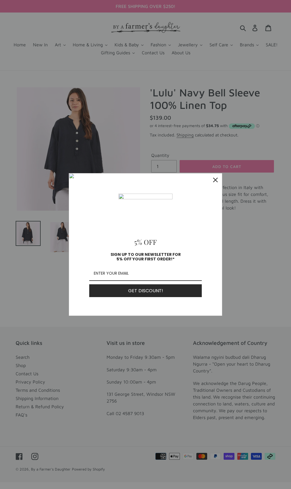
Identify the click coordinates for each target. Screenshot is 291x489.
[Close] (215, 180)
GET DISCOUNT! (145, 290)
